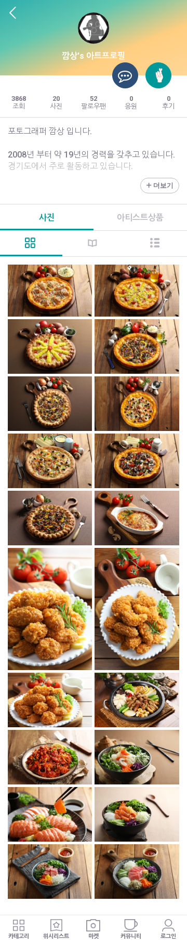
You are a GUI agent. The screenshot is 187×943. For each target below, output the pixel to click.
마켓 (93, 936)
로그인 (168, 936)
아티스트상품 (140, 217)
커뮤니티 (131, 936)
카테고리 (18, 936)
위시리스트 (56, 936)
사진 (47, 217)
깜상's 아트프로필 (93, 56)
